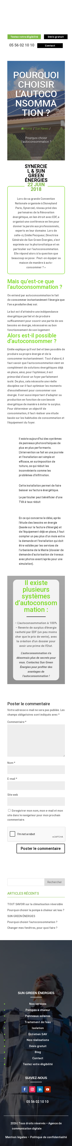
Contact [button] (50, 45)
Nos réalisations (38, 1040)
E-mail (12, 778)
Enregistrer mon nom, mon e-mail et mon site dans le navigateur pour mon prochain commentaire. (35, 815)
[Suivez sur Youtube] (48, 1089)
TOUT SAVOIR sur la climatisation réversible (35, 904)
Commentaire (16, 721)
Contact (37, 1058)
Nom (11, 762)
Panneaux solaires (37, 1016)
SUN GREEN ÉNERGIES (21, 916)
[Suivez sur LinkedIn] (40, 1089)
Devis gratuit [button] (56, 36)
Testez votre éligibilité (38, 1064)
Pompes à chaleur (38, 1010)
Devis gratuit (37, 1046)
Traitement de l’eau (38, 1022)
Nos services (37, 1004)
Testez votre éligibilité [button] (24, 36)
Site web (12, 794)
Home (28, 128)
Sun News (42, 128)
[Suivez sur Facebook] (25, 1089)
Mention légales (16, 1137)
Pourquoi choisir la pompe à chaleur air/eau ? (35, 910)
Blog (38, 1052)
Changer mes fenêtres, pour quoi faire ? (32, 927)
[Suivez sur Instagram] (32, 1089)
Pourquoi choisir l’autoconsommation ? (32, 922)
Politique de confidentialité (48, 1137)
